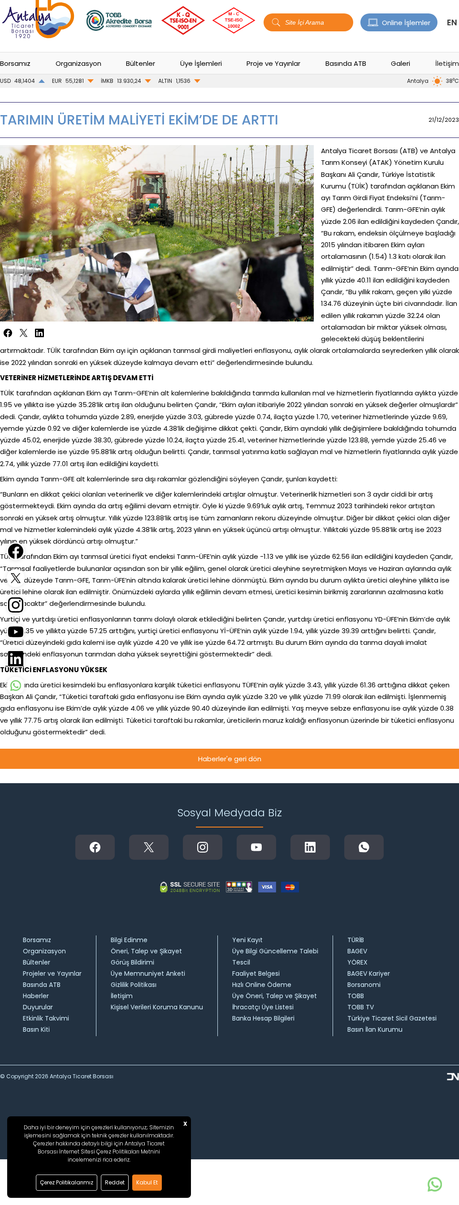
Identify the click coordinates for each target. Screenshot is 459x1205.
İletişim (447, 63)
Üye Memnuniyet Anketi (148, 973)
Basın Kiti (36, 1029)
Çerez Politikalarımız (66, 1182)
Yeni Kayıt (247, 939)
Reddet (115, 1182)
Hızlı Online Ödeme (261, 984)
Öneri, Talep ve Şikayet (146, 951)
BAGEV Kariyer (368, 973)
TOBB (355, 995)
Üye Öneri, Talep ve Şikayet (274, 995)
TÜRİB (355, 939)
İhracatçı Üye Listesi (263, 1007)
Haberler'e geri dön (229, 758)
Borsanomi (364, 984)
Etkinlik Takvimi (46, 1018)
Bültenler (36, 962)
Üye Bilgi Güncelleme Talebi (275, 951)
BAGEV (357, 951)
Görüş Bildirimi (132, 962)
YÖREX (357, 962)
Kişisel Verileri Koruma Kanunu (157, 1007)
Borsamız (37, 939)
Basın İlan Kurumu (375, 1029)
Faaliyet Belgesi (256, 973)
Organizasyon (44, 951)
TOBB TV (360, 1007)
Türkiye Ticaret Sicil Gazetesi (392, 1018)
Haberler (36, 995)
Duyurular (38, 1007)
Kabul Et (147, 1182)
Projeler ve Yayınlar (52, 973)
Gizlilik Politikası (133, 984)
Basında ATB (42, 984)
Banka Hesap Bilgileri (263, 1018)
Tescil (241, 962)
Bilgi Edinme (129, 939)
